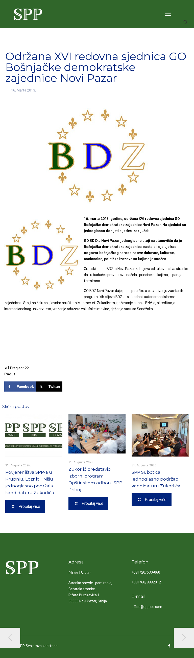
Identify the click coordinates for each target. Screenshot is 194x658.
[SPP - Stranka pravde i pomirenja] (26, 14)
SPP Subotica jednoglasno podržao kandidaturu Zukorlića (156, 479)
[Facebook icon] (169, 646)
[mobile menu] (168, 14)
